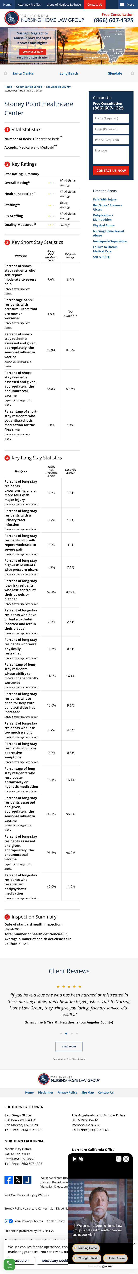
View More (69, 1046)
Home (7, 4)
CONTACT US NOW (111, 170)
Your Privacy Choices (29, 1221)
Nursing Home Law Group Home (44, 18)
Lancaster (115, 73)
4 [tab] (77, 1033)
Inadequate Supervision (110, 241)
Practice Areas (105, 190)
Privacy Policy (67, 1092)
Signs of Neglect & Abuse (64, 4)
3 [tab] (71, 1033)
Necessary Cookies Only (61, 1260)
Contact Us (94, 4)
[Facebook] (8, 1180)
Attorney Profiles (29, 4)
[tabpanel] (69, 1004)
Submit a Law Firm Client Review (69, 1059)
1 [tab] (61, 1033)
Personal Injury (27, 1195)
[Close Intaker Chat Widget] (126, 1159)
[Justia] (27, 1180)
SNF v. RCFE (101, 257)
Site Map (87, 1092)
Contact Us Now (33, 51)
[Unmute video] (74, 1159)
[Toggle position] (118, 1159)
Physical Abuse (103, 225)
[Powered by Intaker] (107, 1266)
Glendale (69, 73)
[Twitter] (18, 1180)
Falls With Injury (105, 199)
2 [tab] (66, 1033)
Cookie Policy (56, 1221)
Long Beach (23, 73)
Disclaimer (45, 1092)
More (130, 4)
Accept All (21, 1260)
